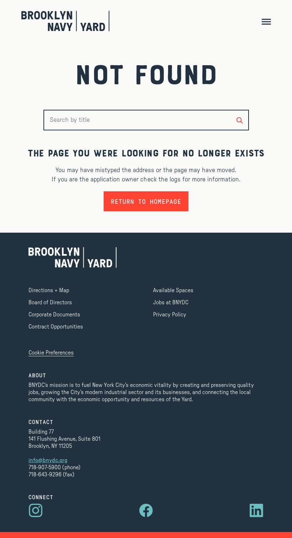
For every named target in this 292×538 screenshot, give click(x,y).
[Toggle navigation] (266, 21)
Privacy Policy (169, 314)
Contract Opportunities (55, 327)
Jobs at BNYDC (170, 302)
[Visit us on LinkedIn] (256, 510)
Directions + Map (48, 290)
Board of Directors (50, 302)
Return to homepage (146, 201)
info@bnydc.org (47, 460)
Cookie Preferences (51, 353)
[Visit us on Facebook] (146, 510)
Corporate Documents (54, 314)
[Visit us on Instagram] (35, 510)
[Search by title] (239, 120)
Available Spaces (173, 290)
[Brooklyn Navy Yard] (65, 21)
